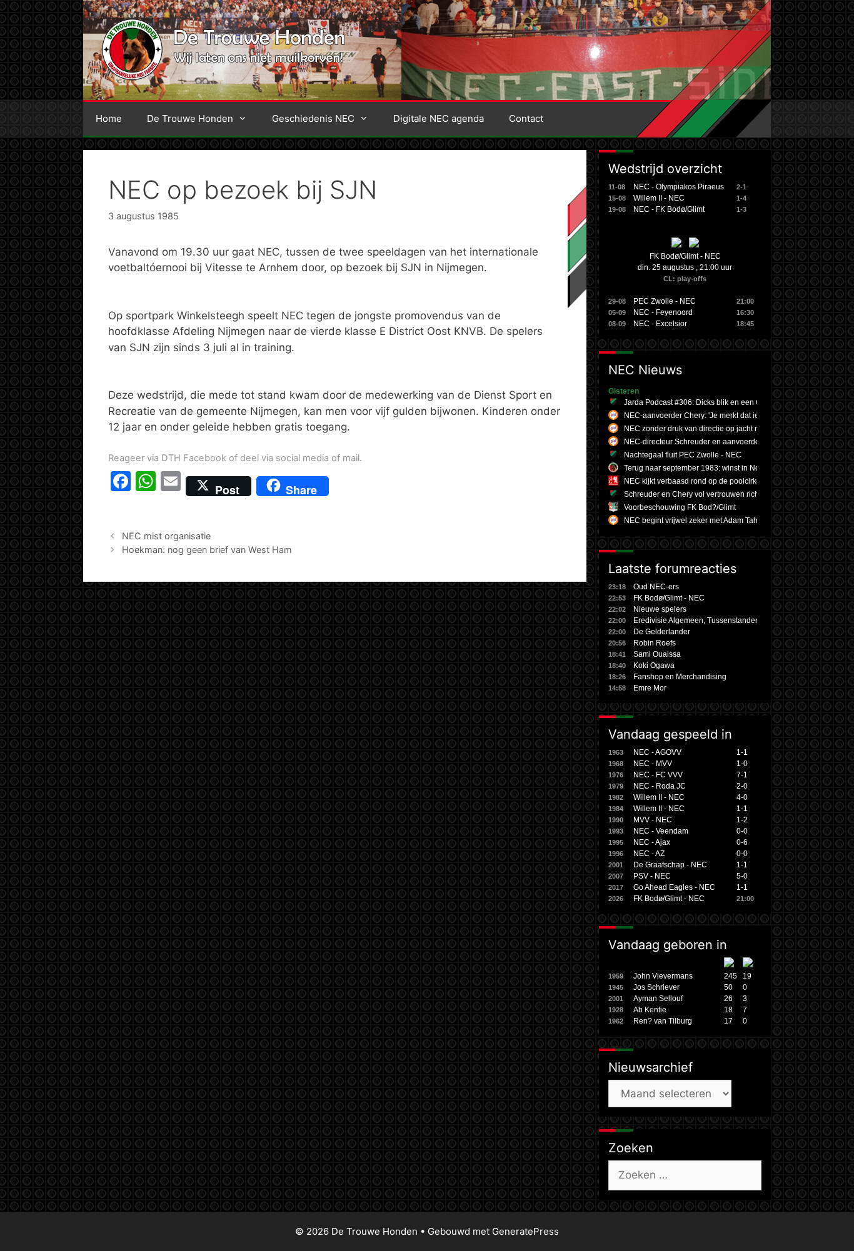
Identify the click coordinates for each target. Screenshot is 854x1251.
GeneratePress (525, 1231)
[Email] (170, 486)
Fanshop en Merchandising (679, 676)
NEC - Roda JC (659, 786)
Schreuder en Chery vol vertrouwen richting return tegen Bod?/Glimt (739, 494)
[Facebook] (120, 486)
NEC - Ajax (651, 842)
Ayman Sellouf (658, 998)
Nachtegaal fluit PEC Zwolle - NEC (682, 455)
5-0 (742, 876)
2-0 (742, 786)
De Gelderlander (661, 631)
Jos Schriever (656, 987)
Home (109, 118)
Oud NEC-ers (656, 586)
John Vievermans (663, 976)
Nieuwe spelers (659, 609)
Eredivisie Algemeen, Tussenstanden (696, 620)
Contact (526, 118)
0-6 (742, 842)
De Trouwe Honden (190, 118)
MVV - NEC (652, 819)
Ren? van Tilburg (662, 1021)
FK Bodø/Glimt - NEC (685, 256)
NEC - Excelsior (660, 323)
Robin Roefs (654, 643)
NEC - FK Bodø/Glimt (669, 209)
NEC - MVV (652, 763)
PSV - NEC (652, 876)
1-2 (742, 819)
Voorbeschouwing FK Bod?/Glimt (680, 507)
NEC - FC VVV (658, 774)
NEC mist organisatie (166, 536)
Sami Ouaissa (657, 654)
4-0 (742, 797)
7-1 (742, 774)
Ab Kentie (649, 1009)
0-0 (742, 831)
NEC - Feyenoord (663, 312)
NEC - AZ (649, 853)
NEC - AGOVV (657, 752)
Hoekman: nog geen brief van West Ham (207, 549)
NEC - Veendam (660, 831)
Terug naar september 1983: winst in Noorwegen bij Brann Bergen (736, 468)
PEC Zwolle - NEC (664, 301)
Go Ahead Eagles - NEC (674, 887)
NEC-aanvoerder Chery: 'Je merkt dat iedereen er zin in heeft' (728, 415)
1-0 (742, 763)
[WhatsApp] (145, 486)
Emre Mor (649, 688)
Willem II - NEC (659, 198)
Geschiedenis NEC (313, 118)
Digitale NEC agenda (438, 118)
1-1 (742, 752)
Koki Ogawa (654, 665)
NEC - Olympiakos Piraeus (678, 186)
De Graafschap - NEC (670, 864)
